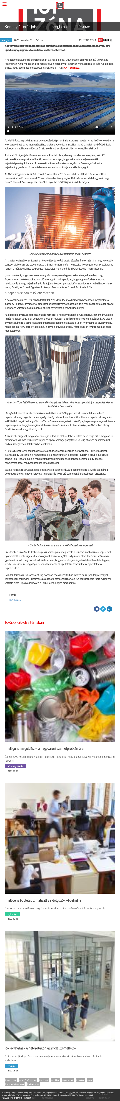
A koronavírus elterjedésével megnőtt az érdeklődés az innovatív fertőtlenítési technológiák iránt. (56, 908)
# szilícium (43, 1080)
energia (11, 1065)
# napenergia (10, 1080)
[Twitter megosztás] (103, 609)
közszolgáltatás (15, 766)
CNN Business (71, 67)
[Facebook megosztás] (97, 609)
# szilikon (55, 1080)
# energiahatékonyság (14, 1084)
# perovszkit (67, 1080)
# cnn (90, 1080)
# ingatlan (80, 1080)
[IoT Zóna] (60, 5)
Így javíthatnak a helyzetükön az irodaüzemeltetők (40, 1048)
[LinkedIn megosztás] (109, 609)
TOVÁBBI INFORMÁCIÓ (12, 1098)
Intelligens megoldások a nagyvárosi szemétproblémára (44, 748)
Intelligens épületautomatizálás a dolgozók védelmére (43, 900)
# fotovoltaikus (33, 1084)
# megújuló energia (27, 1080)
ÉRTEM (27, 1098)
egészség (12, 914)
